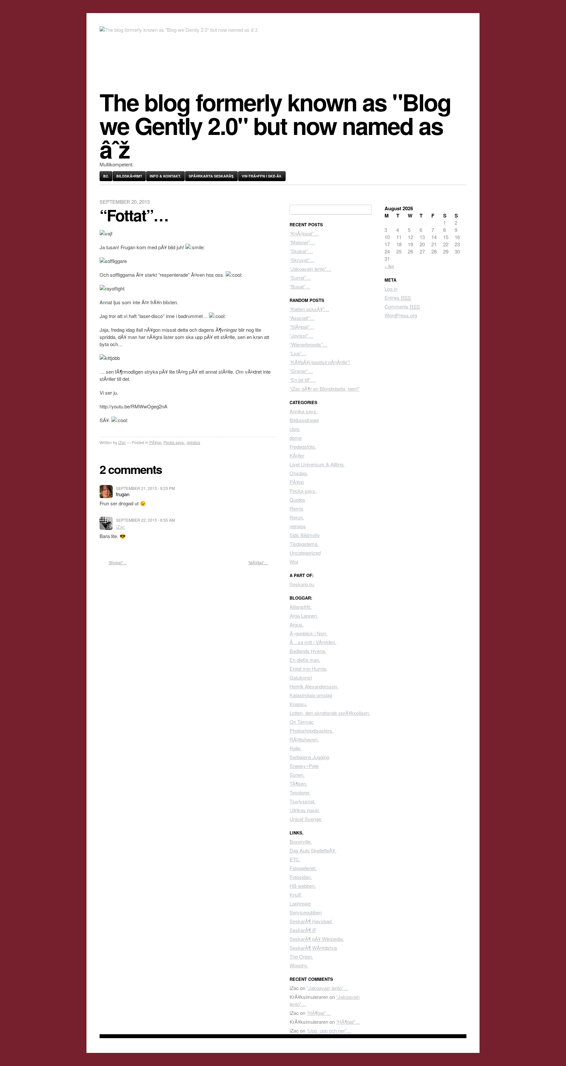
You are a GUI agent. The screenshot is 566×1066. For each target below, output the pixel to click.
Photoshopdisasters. (311, 730)
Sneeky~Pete (304, 765)
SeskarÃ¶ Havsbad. (311, 921)
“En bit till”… (302, 379)
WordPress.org (401, 315)
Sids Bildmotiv (305, 535)
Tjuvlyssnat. (302, 801)
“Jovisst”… (301, 335)
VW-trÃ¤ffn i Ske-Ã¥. (262, 176)
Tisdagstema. (304, 543)
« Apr (389, 266)
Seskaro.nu (302, 584)
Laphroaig (300, 903)
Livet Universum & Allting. (317, 464)
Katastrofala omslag (311, 695)
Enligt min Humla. (308, 668)
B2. (106, 176)
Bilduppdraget (304, 420)
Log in (391, 288)
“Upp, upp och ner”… (329, 1030)
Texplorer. (300, 792)
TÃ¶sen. (298, 783)
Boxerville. (301, 841)
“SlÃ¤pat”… (302, 326)
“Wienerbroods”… (309, 344)
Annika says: (303, 411)
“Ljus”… (298, 353)
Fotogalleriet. (303, 868)
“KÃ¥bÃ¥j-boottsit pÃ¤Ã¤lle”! (320, 362)
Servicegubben (306, 912)
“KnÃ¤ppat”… (304, 233)
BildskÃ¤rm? (129, 176)
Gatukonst (301, 677)
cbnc (295, 428)
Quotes (297, 499)
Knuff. (296, 894)
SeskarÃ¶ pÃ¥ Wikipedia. (317, 938)
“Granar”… (301, 370)
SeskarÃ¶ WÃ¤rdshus (313, 947)
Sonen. (297, 774)
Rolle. (296, 748)
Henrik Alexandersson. (314, 686)
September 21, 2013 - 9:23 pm (145, 488)
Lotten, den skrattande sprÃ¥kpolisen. (330, 712)
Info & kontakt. (165, 176)
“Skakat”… (301, 251)
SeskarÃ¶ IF (303, 929)
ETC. (295, 859)
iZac (122, 442)
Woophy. (299, 965)
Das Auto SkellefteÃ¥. (313, 850)
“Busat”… (300, 286)
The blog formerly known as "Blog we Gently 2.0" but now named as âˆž (275, 125)
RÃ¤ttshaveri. (304, 739)
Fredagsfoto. (303, 446)
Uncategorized (305, 552)
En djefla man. (305, 659)
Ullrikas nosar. (305, 810)
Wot (294, 561)
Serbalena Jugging (309, 757)
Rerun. (297, 517)
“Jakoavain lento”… (310, 268)
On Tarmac (302, 721)
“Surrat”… (300, 277)
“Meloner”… (302, 242)
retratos (193, 442)
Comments (402, 306)
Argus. (297, 624)
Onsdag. (299, 473)
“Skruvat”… (302, 259)
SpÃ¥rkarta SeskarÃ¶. (211, 176)
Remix (297, 508)
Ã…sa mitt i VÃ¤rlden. (313, 642)
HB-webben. (303, 885)
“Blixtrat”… (117, 562)
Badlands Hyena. (308, 650)
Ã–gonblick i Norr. (308, 633)
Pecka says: (174, 442)
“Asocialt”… (302, 317)
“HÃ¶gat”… (319, 1012)
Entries (398, 297)
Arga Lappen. (304, 615)
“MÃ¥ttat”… (258, 562)
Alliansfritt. (300, 606)
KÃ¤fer (297, 455)
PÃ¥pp (155, 442)
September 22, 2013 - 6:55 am (145, 520)
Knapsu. (298, 704)
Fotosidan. (301, 876)
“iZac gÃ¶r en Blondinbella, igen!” (325, 388)
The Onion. (301, 956)
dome (296, 437)
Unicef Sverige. (306, 818)
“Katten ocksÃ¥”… (309, 309)
